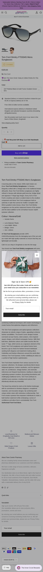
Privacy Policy (19, 302)
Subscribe (21, 315)
